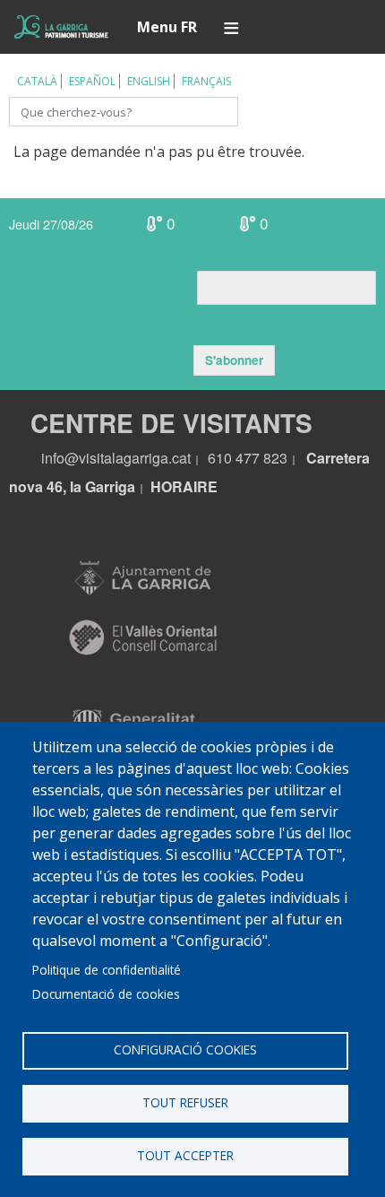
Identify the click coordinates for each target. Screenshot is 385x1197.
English (148, 81)
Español (92, 81)
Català (37, 81)
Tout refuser (185, 1102)
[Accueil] (61, 27)
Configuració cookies (185, 1049)
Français (206, 81)
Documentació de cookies (106, 993)
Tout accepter (185, 1155)
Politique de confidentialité (106, 969)
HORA (171, 486)
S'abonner (234, 360)
